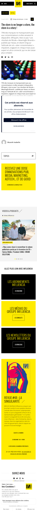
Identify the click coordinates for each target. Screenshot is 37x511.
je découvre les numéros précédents (18, 446)
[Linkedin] (9, 57)
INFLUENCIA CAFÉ (7, 242)
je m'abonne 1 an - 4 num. (18, 439)
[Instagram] (20, 478)
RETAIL (13, 13)
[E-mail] (12, 57)
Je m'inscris (18, 344)
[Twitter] (5, 57)
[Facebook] (2, 57)
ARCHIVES (5, 13)
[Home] (18, 3)
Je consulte (18, 318)
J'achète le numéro (18, 433)
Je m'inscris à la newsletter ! (14, 185)
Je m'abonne (18, 291)
